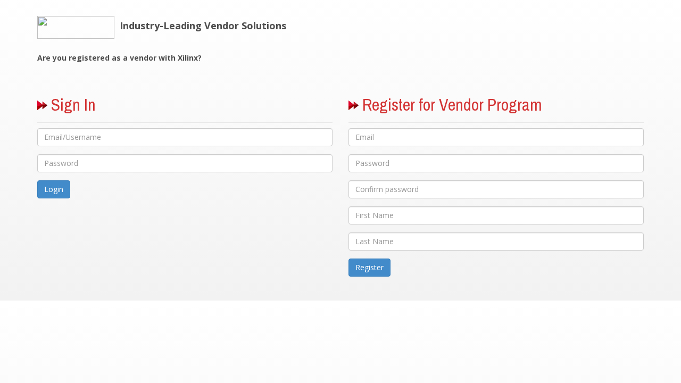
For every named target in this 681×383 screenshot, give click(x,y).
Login (53, 189)
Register (369, 267)
